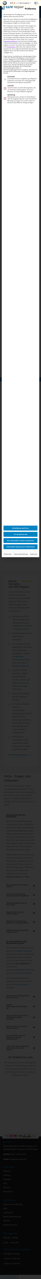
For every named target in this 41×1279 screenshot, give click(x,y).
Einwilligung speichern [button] (20, 528)
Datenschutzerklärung (10, 41)
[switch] (36, 3)
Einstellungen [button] (11, 47)
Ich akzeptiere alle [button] (20, 534)
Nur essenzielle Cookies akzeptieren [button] (20, 541)
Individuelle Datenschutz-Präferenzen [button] (20, 547)
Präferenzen (7, 554)
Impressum (33, 554)
